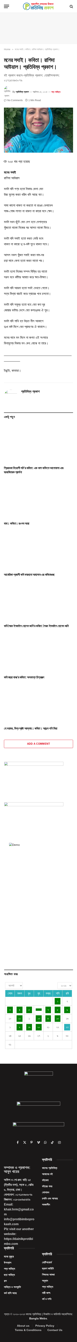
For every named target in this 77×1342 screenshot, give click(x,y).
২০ (38, 1027)
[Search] (71, 6)
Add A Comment (38, 743)
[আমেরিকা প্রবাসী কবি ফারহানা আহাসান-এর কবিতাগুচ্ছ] (38, 550)
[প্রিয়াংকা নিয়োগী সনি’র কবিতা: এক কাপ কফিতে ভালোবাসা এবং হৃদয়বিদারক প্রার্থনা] (38, 443)
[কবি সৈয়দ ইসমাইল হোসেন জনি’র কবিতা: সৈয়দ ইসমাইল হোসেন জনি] (38, 601)
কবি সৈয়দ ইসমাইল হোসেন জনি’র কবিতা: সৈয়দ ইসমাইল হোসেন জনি (36, 626)
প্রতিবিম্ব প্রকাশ (22, 91)
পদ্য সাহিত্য (55, 92)
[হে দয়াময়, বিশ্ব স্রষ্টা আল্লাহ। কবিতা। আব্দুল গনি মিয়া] (38, 703)
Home (7, 49)
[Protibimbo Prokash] (38, 6)
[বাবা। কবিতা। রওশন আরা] (38, 499)
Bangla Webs (38, 1318)
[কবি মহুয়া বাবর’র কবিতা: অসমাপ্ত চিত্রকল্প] (38, 652)
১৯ (29, 1027)
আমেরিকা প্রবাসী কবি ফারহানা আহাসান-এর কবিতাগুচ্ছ (29, 574)
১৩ (39, 1018)
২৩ (67, 1027)
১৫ (57, 1018)
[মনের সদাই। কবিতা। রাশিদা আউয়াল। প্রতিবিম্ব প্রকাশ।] (38, 130)
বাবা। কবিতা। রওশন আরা (16, 523)
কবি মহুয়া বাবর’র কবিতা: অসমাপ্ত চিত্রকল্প (24, 677)
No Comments (15, 100)
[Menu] (6, 6)
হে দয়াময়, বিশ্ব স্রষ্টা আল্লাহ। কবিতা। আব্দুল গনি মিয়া (30, 728)
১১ (19, 1018)
